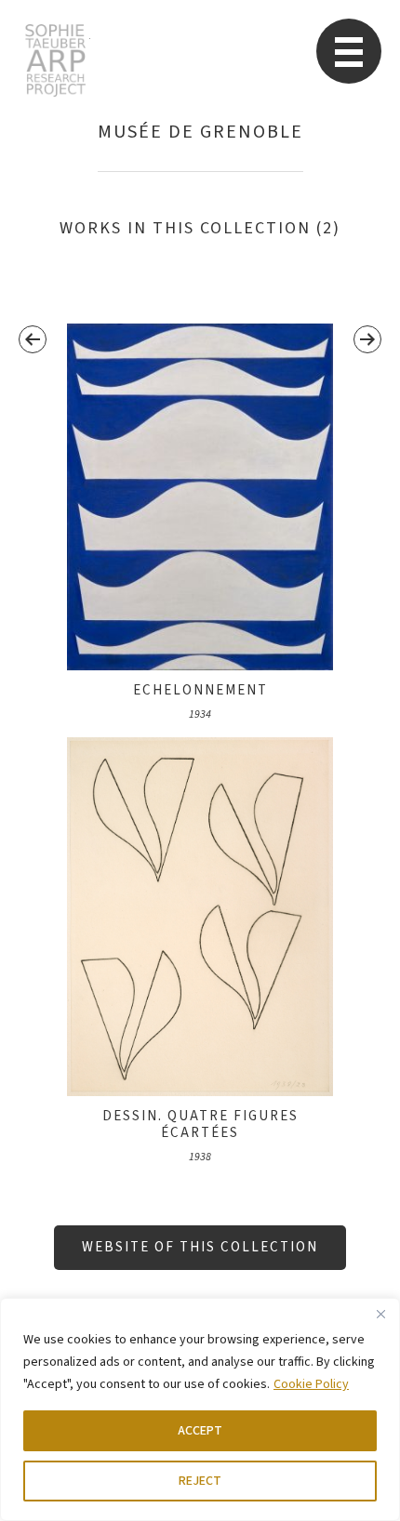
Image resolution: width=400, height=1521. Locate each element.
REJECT (200, 1481)
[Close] (380, 1314)
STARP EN (55, 60)
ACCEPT (200, 1431)
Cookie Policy (311, 1384)
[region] (200, 1409)
